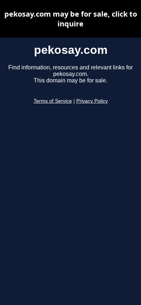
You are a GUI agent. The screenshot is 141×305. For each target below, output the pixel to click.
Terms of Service (53, 101)
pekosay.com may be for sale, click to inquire (70, 19)
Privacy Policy (92, 101)
